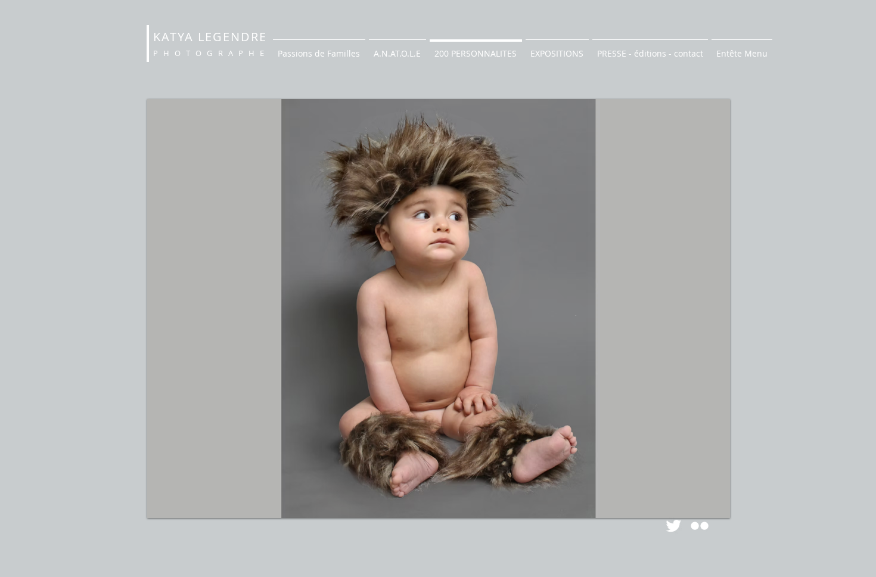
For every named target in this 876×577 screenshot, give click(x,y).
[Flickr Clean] (700, 526)
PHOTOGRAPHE (211, 53)
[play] (701, 507)
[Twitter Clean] (673, 526)
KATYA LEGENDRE (210, 37)
